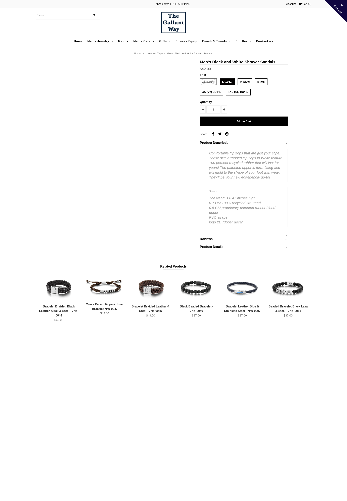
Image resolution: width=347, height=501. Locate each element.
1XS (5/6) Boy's (238, 91)
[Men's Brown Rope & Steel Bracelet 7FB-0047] (105, 286)
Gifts (163, 41)
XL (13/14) (208, 81)
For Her (241, 41)
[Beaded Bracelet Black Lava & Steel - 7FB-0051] (288, 287)
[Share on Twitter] (220, 134)
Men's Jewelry (98, 41)
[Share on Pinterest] (227, 134)
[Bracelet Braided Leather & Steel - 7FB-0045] (151, 287)
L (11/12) (227, 81)
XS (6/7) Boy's (211, 91)
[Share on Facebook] (213, 134)
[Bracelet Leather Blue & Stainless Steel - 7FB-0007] (242, 287)
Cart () (306, 3)
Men (121, 41)
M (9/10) (245, 81)
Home (78, 41)
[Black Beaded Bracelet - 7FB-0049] (196, 287)
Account (291, 3)
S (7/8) (261, 81)
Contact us (264, 41)
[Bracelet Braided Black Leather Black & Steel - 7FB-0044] (59, 287)
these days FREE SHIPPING (173, 3)
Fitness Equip (186, 41)
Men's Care (141, 41)
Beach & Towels (214, 41)
